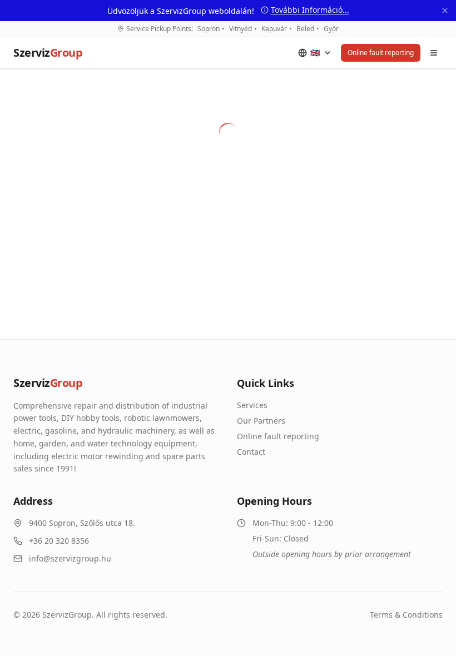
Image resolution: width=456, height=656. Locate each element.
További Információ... (310, 9)
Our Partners (261, 420)
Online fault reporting (381, 52)
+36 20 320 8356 (59, 540)
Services (252, 405)
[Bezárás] (445, 10)
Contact (251, 451)
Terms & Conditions (406, 614)
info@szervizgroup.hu (70, 558)
